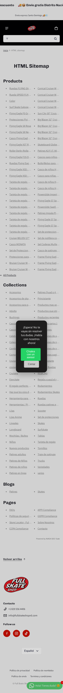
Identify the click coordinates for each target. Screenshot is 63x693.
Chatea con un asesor (30, 354)
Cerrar (31, 364)
